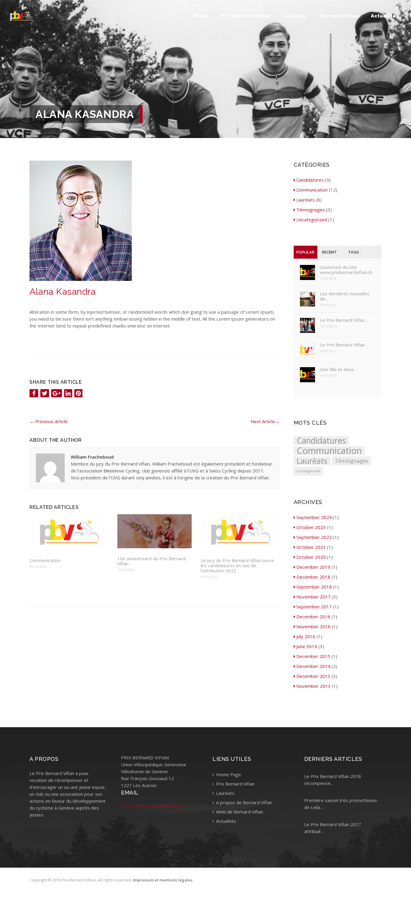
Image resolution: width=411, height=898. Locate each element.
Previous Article (48, 421)
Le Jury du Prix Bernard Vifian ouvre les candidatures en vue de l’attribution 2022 (237, 565)
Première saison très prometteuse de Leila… (340, 803)
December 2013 (313, 676)
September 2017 (314, 607)
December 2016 (313, 617)
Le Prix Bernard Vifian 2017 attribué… (332, 827)
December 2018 (313, 577)
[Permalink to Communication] (68, 532)
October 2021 (311, 547)
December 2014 (313, 666)
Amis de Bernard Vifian (239, 812)
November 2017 (313, 597)
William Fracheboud (92, 457)
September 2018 (314, 587)
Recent (329, 252)
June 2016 (306, 646)
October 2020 (311, 557)
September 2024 (314, 517)
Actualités (385, 16)
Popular (305, 252)
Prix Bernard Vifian (245, 16)
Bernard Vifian (339, 16)
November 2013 (313, 686)
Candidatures (310, 180)
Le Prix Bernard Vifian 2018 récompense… (332, 779)
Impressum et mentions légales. (163, 880)
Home (200, 16)
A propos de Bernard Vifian (243, 802)
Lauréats (295, 16)
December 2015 (313, 656)
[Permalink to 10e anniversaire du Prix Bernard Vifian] (154, 531)
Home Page (228, 774)
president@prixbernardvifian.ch (153, 806)
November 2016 (313, 626)
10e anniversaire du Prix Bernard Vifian (151, 561)
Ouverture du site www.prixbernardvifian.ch (346, 270)
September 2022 (314, 537)
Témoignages (310, 210)
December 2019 (313, 567)
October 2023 (311, 527)
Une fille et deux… (338, 369)
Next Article (265, 421)
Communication (45, 560)
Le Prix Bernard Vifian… (344, 320)
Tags (353, 252)
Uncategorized (311, 220)
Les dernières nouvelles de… (344, 296)
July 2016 (305, 636)
